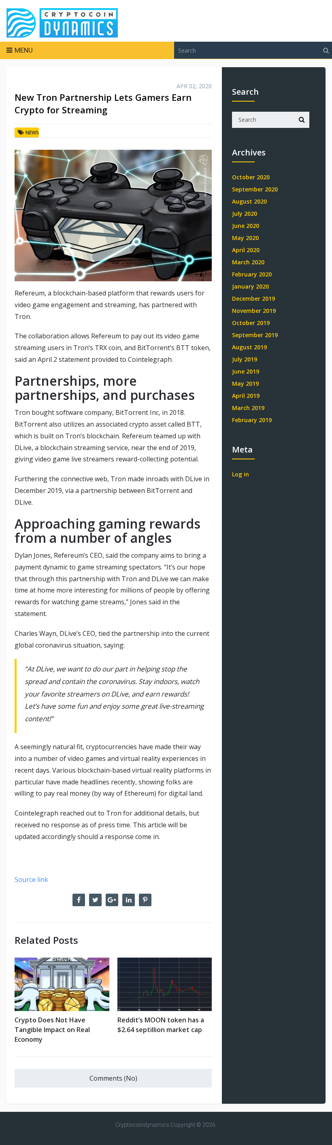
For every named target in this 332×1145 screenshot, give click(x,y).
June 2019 (245, 371)
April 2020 (246, 250)
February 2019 (252, 420)
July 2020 (244, 213)
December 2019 (253, 298)
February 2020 (252, 274)
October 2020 (251, 177)
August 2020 (249, 201)
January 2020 (250, 286)
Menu (24, 50)
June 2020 (245, 225)
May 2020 (245, 238)
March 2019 (248, 408)
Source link (31, 879)
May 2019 (245, 383)
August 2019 (249, 347)
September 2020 (255, 189)
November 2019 (254, 310)
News (32, 132)
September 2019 (255, 335)
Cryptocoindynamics (142, 1125)
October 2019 (251, 323)
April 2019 (246, 395)
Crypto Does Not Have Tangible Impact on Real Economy (52, 1029)
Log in (240, 474)
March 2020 (248, 262)
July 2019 (244, 359)
